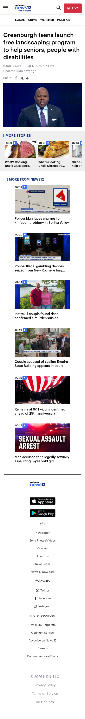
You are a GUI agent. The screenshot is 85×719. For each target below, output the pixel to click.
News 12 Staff (12, 66)
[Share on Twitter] (22, 78)
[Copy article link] (27, 78)
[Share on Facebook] (16, 78)
